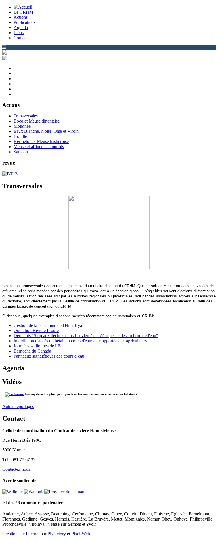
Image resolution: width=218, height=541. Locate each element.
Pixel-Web (80, 533)
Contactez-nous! (17, 469)
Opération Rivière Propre (36, 330)
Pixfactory (56, 533)
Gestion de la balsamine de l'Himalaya (48, 325)
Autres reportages (18, 406)
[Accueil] (23, 7)
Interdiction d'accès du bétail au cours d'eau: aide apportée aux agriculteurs (80, 340)
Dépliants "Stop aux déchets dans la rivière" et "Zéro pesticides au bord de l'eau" (86, 335)
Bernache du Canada (32, 351)
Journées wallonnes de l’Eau (39, 345)
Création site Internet (20, 533)
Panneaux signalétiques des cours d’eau (49, 356)
